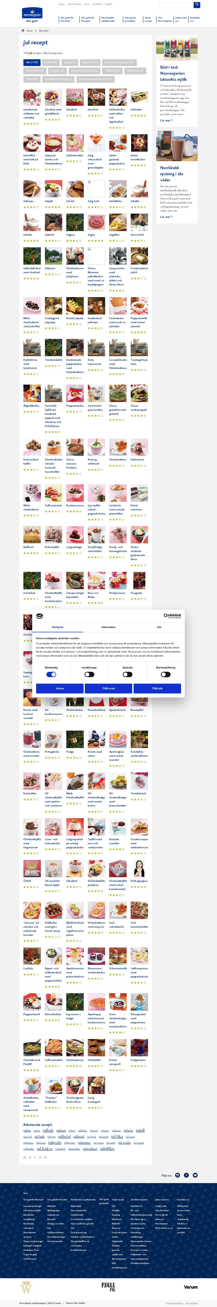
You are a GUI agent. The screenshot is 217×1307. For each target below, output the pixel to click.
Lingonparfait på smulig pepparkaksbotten (77, 843)
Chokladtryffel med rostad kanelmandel (118, 885)
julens (36, 1131)
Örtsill (27, 881)
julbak (48, 1131)
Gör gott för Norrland (33, 1200)
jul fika (117, 1137)
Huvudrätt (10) (35, 71)
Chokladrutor (74, 710)
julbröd (64, 1137)
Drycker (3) (57, 71)
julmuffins (74, 1149)
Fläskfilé (115, 1211)
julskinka (28, 1149)
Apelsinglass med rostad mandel (116, 756)
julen (27, 1130)
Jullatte (135, 201)
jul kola (91, 1137)
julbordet (69, 1143)
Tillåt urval (108, 688)
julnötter (84, 1143)
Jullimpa (28, 201)
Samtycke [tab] (58, 627)
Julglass (70, 235)
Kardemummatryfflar (79, 505)
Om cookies (192, 1303)
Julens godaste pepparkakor (117, 159)
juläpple (103, 1137)
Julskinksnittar (74, 155)
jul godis (124, 1143)
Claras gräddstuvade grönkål (117, 410)
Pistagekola (52, 752)
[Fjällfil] (108, 1287)
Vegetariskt (117, 1241)
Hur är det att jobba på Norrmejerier (161, 1219)
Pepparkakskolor (76, 406)
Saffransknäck (53, 505)
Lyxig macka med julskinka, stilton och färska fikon (117, 276)
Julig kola (93, 201)
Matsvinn (51, 1206)
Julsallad (71, 109)
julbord (78, 1137)
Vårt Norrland (29, 1259)
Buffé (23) (51, 62)
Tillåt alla (157, 688)
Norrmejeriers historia (141, 1241)
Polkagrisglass (139, 881)
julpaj (71, 1131)
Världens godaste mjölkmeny (117, 1250)
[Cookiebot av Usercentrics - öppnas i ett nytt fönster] (166, 616)
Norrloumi (117, 1219)
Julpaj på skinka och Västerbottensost (55, 159)
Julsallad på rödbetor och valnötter (31, 113)
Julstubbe (136, 109)
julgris (128, 1130)
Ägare (61, 4)
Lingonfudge (74, 547)
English (108, 4)
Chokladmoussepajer (79, 1060)
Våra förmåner (162, 1211)
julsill (140, 1131)
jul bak (39, 1137)
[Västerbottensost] (26, 1287)
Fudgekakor (138, 1060)
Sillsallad (71, 881)
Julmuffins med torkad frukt (30, 159)
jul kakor (45, 1149)
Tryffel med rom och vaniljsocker (95, 843)
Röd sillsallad (53, 1014)
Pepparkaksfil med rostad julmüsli (139, 322)
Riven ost (116, 1228)
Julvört (70, 201)
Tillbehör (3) (112, 71)
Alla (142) (32, 62)
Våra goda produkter (104, 1201)
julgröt (94, 1131)
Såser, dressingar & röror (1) (95, 79)
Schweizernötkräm (120, 968)
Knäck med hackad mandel (30, 714)
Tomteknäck (138, 793)
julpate (105, 1131)
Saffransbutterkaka (56, 1060)
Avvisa (60, 688)
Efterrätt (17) (90, 62)
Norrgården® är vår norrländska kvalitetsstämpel (80, 1245)
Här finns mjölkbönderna (82, 1237)
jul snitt (110, 1143)
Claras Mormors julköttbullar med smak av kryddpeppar (96, 276)
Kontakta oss (137, 1206)
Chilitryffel (94, 1060)
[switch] (89, 674)
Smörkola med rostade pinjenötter (117, 509)
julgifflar (107, 1149)
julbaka (82, 1131)
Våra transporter (55, 1241)
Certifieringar (137, 1237)
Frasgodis (136, 593)
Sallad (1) (69, 62)
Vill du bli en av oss (164, 1228)
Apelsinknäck (117, 710)
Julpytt (49, 201)
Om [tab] (159, 627)
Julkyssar (50, 268)
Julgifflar (114, 235)
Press (87, 4)
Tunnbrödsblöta (54, 360)
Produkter (97, 4)
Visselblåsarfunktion (140, 1263)
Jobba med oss (162, 1200)
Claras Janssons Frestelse (71, 463)
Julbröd (49, 235)
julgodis (54, 1143)
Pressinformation (174, 1303)
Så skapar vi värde (139, 1250)
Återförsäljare (74, 4)
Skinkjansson (117, 593)
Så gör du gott (30, 1255)
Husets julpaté (74, 318)
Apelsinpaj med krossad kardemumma (96, 1018)
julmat (61, 1130)
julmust (116, 1131)
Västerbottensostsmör (122, 459)
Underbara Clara (31, 1250)
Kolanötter (29, 793)
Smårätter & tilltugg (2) (58, 79)
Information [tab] (108, 627)
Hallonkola (137, 459)
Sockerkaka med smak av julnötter (117, 322)
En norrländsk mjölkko (81, 1219)
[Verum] (191, 1287)
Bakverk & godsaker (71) (119, 62)
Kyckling (116, 1215)
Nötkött (116, 1224)
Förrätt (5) (32, 79)
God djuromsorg (79, 1233)
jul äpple (139, 1143)
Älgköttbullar (31, 406)
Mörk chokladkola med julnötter (31, 322)
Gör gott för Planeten (57, 1200)
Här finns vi (182, 1224)
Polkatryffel (52, 547)
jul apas (130, 1137)
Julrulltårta (115, 201)
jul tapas (98, 1143)
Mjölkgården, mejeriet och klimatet (53, 1215)
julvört (51, 1137)
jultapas (41, 1143)
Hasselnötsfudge (98, 710)
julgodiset (90, 1149)
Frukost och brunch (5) (84, 71)
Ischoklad (29, 593)
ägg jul (27, 1137)
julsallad (60, 1149)
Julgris (91, 235)
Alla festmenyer (119, 1259)
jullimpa (28, 1143)
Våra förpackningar (56, 1237)
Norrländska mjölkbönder (83, 1200)
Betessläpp (76, 1206)
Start (25, 1193)
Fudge (70, 752)
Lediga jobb (160, 1206)
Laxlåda (28, 968)
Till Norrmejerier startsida (32, 15)
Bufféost (28, 547)
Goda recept (118, 1200)
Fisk (113, 1206)
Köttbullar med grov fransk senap (52, 927)
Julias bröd (137, 235)
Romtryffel (137, 710)
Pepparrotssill (31, 1014)
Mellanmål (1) (135, 71)
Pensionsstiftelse (138, 1246)
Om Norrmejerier (139, 1200)
